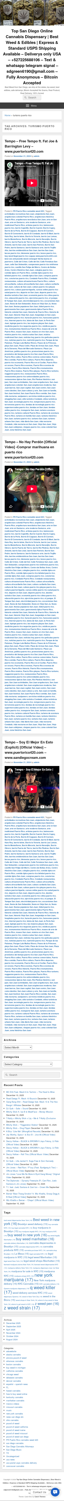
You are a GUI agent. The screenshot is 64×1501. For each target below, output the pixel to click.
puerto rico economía (14, 362)
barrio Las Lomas (49, 236)
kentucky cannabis (14, 1397)
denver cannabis (13, 1380)
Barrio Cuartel (36, 227)
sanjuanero (23, 396)
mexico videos (12, 1403)
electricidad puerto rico (33, 300)
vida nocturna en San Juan (25, 424)
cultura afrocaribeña (45, 581)
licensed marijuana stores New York (19, 1264)
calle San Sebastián (18, 264)
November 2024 (13, 1332)
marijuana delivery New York (20, 1268)
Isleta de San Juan (35, 320)
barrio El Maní (47, 233)
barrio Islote (19, 236)
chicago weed (12, 1374)
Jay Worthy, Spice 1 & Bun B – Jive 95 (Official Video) (30, 1134)
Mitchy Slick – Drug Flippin (18, 1128)
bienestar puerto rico (30, 253)
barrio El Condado (32, 233)
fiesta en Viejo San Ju (41, 303)
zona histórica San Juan (20, 429)
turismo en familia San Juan (28, 415)
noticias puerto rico (17, 340)
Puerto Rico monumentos (41, 368)
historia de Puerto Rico (38, 312)
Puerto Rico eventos (23, 365)
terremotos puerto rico (15, 404)
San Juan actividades (18, 382)
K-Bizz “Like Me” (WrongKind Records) (23, 1131)
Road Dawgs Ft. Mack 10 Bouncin (21, 1098)
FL (7, 1387)
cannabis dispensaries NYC (31, 1247)
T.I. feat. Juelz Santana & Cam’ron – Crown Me (27, 1187)
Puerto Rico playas (31, 370)
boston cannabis (13, 1364)
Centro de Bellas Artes (40, 567)
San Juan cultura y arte (28, 390)
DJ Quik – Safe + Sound (17, 1108)
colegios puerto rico (43, 270)
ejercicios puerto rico (38, 298)
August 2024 (12, 1339)
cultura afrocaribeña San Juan (30, 284)
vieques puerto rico (31, 427)
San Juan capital (23, 387)
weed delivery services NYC (30, 1292)
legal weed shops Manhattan (42, 1260)
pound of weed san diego (17, 1436)
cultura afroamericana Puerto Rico (32, 281)
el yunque (53, 298)
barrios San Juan (45, 250)
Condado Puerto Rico (39, 278)
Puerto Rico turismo (49, 370)
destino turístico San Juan (16, 295)
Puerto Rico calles (13, 356)
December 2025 (13, 1323)
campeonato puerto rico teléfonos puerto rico (38, 564)
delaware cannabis (14, 1377)
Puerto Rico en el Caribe (35, 362)
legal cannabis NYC (38, 1254)
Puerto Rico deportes (44, 359)
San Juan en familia (47, 390)
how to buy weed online (16, 1393)
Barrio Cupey (49, 227)
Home (8, 115)
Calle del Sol (33, 261)
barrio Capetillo (22, 227)
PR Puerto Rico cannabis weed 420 (28, 211)
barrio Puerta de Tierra (22, 241)
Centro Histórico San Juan (22, 270)
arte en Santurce (17, 222)
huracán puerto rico (33, 317)
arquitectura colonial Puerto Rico (19, 216)
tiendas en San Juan (39, 407)
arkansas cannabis (14, 1361)
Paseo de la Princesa (46, 342)
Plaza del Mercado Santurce (30, 348)
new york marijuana (28, 1276)
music (9, 1410)
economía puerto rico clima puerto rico (39, 595)
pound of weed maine (15, 1430)
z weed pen (47, 1303)
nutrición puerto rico (36, 340)
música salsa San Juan (32, 334)
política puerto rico (22, 351)
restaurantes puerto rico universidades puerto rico (27, 376)
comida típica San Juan (32, 275)
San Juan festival (12, 393)
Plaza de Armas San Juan (41, 345)
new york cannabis (14, 1413)
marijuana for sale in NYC (27, 1271)
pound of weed (12, 1423)
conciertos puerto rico (19, 278)
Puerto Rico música (13, 370)
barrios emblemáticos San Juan (23, 250)
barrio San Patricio (35, 244)
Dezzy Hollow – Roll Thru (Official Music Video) (27, 1154)
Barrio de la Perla (12, 230)
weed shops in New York (27, 1300)
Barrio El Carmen (45, 230)
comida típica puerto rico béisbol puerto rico (35, 573)
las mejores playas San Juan (40, 323)
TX (7, 1452)
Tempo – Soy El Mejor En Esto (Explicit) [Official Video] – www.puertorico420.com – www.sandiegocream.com (29, 750)
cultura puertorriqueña (25, 289)
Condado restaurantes (45, 578)
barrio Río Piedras (41, 241)
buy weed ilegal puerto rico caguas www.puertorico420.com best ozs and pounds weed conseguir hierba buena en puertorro (31, 259)
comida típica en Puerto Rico (17, 272)
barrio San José (19, 244)
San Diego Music (14, 1449)
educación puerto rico (18, 298)
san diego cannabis (15, 1443)
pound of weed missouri (16, 1433)
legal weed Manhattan (42, 1257)
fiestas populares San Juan (26, 306)
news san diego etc (15, 1416)
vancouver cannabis (15, 1466)
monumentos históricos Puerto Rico (25, 328)
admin (36, 156)
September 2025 (13, 1326)
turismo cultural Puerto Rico (27, 413)
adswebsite (11, 1351)
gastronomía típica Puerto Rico (39, 309)
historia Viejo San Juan (24, 314)
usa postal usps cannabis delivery (21, 1462)
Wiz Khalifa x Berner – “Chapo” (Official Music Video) (30, 1200)
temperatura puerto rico (44, 401)
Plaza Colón (24, 345)
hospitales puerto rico (14, 317)
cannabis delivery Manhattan (16, 1243)
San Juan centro (39, 387)
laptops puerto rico (18, 323)
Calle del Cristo (20, 261)
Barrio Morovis (28, 239)
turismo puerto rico (22, 418)
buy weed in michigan (16, 1367)
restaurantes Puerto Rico (36, 373)
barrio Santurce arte (34, 247)
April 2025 (10, 1329)
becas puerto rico (12, 253)
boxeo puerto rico (48, 253)
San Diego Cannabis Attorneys (20, 1446)
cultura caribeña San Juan (43, 584)
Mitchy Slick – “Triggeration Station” (22, 1124)
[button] (55, 1492)
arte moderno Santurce (36, 222)
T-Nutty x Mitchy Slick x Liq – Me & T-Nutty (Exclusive (31, 1118)
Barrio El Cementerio (14, 233)
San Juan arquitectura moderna (38, 384)
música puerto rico (13, 334)
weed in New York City (32, 1296)
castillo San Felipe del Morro (27, 267)
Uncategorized (12, 1456)
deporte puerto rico (48, 292)
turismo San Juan (39, 418)
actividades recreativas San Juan (19, 213)
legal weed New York (13, 1261)
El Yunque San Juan (13, 300)
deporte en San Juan (30, 292)
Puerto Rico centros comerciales (36, 356)
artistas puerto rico (34, 225)
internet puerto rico (17, 320)
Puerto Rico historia (20, 368)
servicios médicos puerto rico (42, 396)
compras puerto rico (35, 575)
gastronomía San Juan (15, 309)
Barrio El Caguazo (29, 230)
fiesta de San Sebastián (20, 303)
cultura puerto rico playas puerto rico (39, 587)
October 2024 (12, 1336)
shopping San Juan (13, 398)
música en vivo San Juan (43, 331)
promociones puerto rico (42, 351)
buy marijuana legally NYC (30, 1231)
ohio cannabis (12, 1420)
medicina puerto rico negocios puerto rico (23, 326)
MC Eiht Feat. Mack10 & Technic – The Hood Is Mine (30, 1091)
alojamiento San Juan (44, 213)
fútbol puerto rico (46, 306)
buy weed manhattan (35, 1238)
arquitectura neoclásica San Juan (31, 219)
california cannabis (14, 1370)
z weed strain (22, 1307)
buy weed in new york (27, 1234)
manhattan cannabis (15, 1400)
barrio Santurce (18, 247)
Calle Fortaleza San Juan (42, 561)
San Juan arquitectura (39, 382)
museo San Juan (23, 331)
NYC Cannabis (28, 1283)
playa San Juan (11, 345)
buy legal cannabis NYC (21, 1228)
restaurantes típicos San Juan (18, 379)
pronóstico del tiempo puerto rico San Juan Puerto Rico (29, 354)
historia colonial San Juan (16, 312)
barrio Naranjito (43, 239)
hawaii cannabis (13, 1390)
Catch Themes (40, 1497)
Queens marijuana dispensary (16, 1288)
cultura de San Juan (22, 286)
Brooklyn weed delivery (33, 1224)
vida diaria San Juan (29, 421)
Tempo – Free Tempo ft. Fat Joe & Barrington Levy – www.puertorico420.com (31, 146)
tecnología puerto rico (23, 401)
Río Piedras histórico (41, 379)
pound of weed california (17, 1426)
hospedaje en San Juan (45, 314)
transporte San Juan (30, 410)
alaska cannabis (13, 1354)
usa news (10, 1459)
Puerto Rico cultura (25, 359)
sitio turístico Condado (32, 398)
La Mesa (21, 1253)
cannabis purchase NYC (35, 1250)
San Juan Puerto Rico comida (34, 393)
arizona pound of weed (16, 1357)
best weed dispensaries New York (18, 1220)
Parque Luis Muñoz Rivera (25, 342)
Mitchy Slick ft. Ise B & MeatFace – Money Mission (29, 1111)
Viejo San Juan (44, 424)
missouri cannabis (14, 1407)
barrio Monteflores (13, 239)
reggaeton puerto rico (14, 373)
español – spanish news (17, 1384)
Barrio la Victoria (32, 236)
